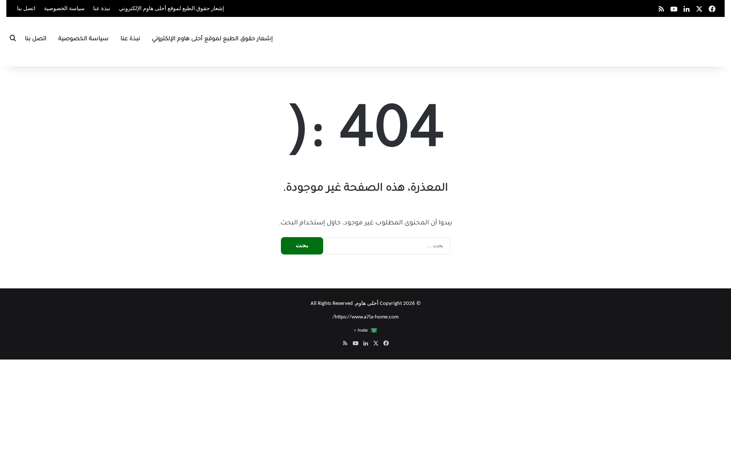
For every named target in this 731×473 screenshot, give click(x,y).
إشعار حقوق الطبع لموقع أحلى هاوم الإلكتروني (171, 8)
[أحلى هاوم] (670, 39)
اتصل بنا (26, 8)
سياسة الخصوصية (64, 8)
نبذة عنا (101, 8)
